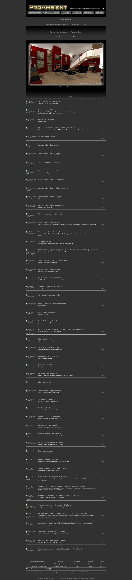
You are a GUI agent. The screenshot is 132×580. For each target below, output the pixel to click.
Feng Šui (102, 566)
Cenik (102, 564)
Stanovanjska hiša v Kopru (48, 145)
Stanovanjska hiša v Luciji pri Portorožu (53, 188)
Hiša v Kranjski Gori (45, 365)
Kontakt (102, 561)
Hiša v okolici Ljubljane (46, 312)
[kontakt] (99, 12)
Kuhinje (48, 572)
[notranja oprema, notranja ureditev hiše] (52, 12)
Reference (66, 19)
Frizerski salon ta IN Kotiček (48, 348)
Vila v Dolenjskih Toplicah (47, 136)
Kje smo (90, 561)
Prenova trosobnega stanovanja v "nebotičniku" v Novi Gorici (61, 486)
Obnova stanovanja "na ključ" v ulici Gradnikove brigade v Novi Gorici (65, 523)
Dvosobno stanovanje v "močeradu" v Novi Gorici (57, 128)
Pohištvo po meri (90, 564)
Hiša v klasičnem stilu (46, 451)
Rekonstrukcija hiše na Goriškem (50, 442)
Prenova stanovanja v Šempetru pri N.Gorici (54, 505)
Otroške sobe (65, 572)
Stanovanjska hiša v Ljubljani (49, 154)
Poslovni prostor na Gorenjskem (50, 232)
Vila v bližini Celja (44, 241)
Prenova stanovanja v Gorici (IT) (50, 434)
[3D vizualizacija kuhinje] (37, 569)
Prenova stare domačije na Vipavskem (52, 477)
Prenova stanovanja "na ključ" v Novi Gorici (54, 468)
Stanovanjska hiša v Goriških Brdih (51, 540)
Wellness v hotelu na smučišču (50, 295)
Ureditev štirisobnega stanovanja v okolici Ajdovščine (58, 495)
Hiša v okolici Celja (45, 339)
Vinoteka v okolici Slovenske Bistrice (52, 304)
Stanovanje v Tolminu (46, 119)
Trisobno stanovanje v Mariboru (50, 162)
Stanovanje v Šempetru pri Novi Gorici (52, 261)
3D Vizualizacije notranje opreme (37, 566)
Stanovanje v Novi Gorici (47, 425)
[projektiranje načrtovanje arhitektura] (35, 12)
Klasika (74, 572)
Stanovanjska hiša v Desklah (49, 269)
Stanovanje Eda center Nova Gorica (51, 532)
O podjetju (77, 561)
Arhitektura (60, 561)
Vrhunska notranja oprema (37, 561)
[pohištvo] (66, 12)
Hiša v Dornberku (44, 382)
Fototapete (56, 572)
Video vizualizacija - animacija (37, 564)
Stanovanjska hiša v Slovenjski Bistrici (52, 179)
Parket (94, 572)
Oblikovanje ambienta (60, 564)
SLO (63, 0)
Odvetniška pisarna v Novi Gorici (50, 286)
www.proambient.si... (58, 113)
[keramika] (77, 12)
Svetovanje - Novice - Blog (60, 566)
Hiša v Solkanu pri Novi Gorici (49, 321)
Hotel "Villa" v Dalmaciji (47, 408)
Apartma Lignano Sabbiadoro (49, 416)
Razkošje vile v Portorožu (47, 373)
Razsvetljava (39, 572)
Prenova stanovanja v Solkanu (49, 460)
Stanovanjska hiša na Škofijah (49, 197)
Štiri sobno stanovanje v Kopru (50, 171)
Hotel (77, 566)
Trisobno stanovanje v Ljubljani (50, 214)
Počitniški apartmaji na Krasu (49, 101)
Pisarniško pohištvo (84, 572)
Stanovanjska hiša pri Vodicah (49, 391)
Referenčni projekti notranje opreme (51, 110)
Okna (90, 566)
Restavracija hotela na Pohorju (49, 278)
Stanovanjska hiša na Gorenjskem (51, 205)
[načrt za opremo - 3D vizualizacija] (59, 569)
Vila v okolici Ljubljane (46, 399)
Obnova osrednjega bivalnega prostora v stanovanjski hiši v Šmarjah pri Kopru (68, 250)
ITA (65, 0)
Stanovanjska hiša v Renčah (48, 222)
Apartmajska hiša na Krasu (48, 356)
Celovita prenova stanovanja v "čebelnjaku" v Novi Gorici (60, 549)
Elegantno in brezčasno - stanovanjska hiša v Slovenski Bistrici (62, 329)
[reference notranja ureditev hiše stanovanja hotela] (88, 12)
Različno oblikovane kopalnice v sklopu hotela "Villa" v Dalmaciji (63, 514)
